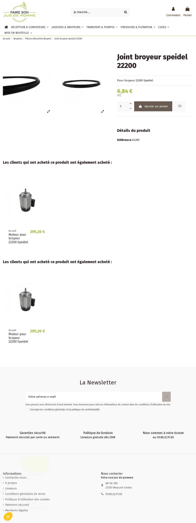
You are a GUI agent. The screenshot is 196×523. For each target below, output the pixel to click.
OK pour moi (71, 503)
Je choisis (44, 503)
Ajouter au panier (156, 106)
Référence (124, 140)
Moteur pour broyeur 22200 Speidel (18, 238)
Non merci (17, 503)
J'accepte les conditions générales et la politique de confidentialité (65, 409)
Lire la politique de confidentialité (25, 491)
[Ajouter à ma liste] (179, 106)
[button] (30, 27)
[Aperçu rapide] (45, 185)
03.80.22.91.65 (113, 494)
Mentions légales (16, 510)
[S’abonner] (166, 397)
